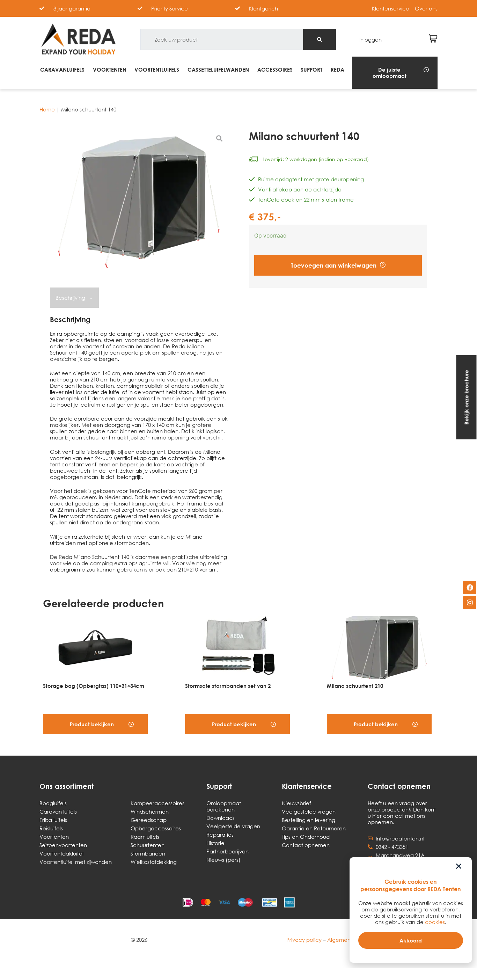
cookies (435, 922)
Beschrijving (71, 297)
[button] (395, 73)
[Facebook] (469, 587)
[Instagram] (469, 602)
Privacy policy (304, 940)
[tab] (73, 297)
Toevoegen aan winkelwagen (333, 265)
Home (47, 109)
